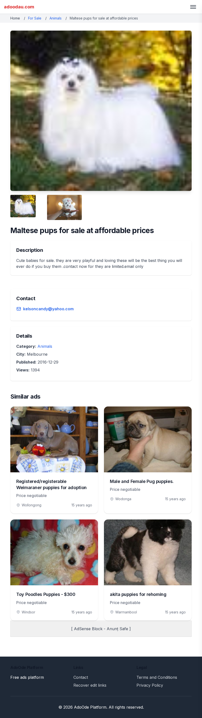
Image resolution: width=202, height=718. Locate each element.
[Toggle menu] (193, 7)
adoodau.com (19, 6)
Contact (80, 677)
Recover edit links (89, 685)
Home (15, 18)
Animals (56, 18)
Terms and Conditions (156, 677)
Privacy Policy (149, 685)
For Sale (34, 18)
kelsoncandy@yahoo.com (48, 308)
